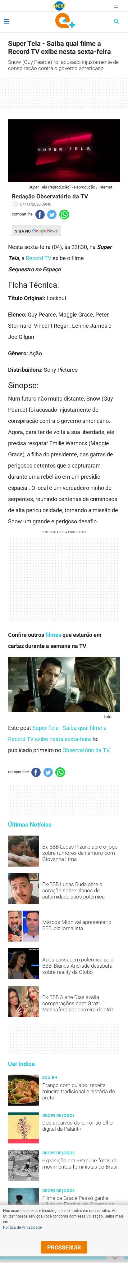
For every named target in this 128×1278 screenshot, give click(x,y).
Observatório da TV (85, 750)
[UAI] (59, 6)
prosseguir (64, 1247)
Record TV (38, 258)
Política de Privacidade (22, 1227)
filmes (53, 635)
